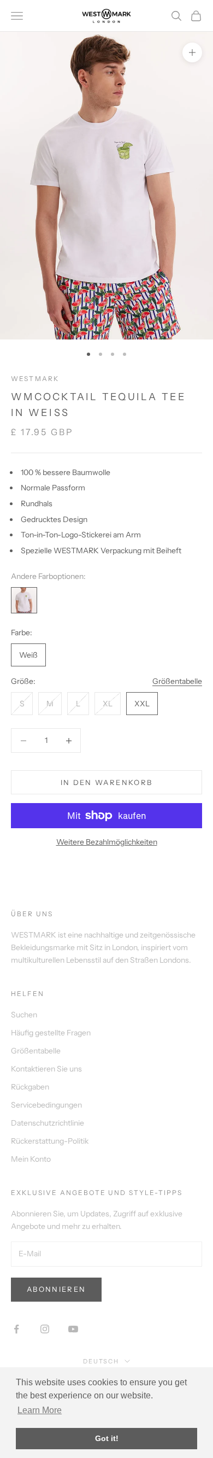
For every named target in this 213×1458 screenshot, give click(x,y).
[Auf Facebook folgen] (16, 1329)
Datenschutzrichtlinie (47, 1123)
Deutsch (101, 1361)
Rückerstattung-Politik (49, 1141)
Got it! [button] (107, 1438)
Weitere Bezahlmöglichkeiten (106, 842)
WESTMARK (35, 378)
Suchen (24, 1015)
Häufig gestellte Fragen (51, 1033)
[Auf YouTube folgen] (73, 1329)
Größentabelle (177, 681)
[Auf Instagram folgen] (44, 1329)
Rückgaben (30, 1087)
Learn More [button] (39, 1410)
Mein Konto (31, 1159)
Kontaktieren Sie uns (46, 1069)
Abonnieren (56, 1289)
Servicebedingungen (46, 1105)
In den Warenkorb (106, 782)
